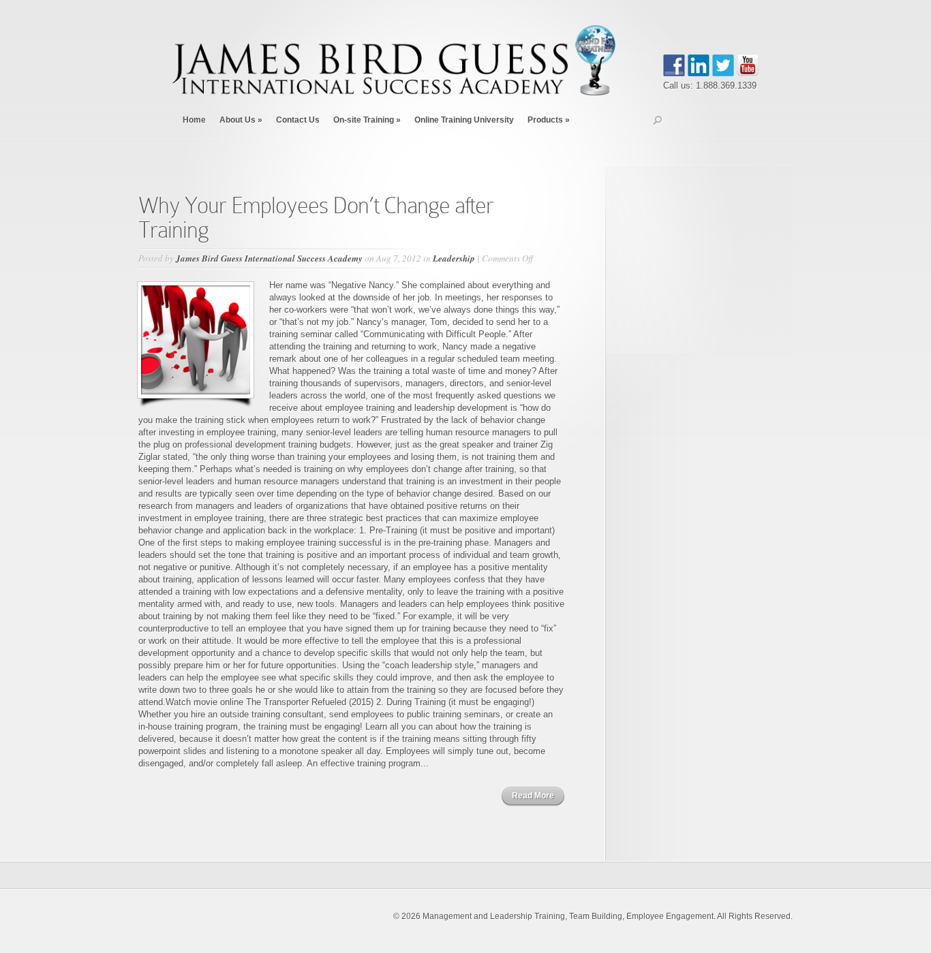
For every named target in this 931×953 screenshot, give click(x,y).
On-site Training (367, 120)
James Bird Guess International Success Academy (269, 258)
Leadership (454, 258)
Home (194, 120)
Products (549, 120)
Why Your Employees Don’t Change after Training (315, 218)
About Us (240, 120)
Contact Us (298, 120)
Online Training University (464, 120)
